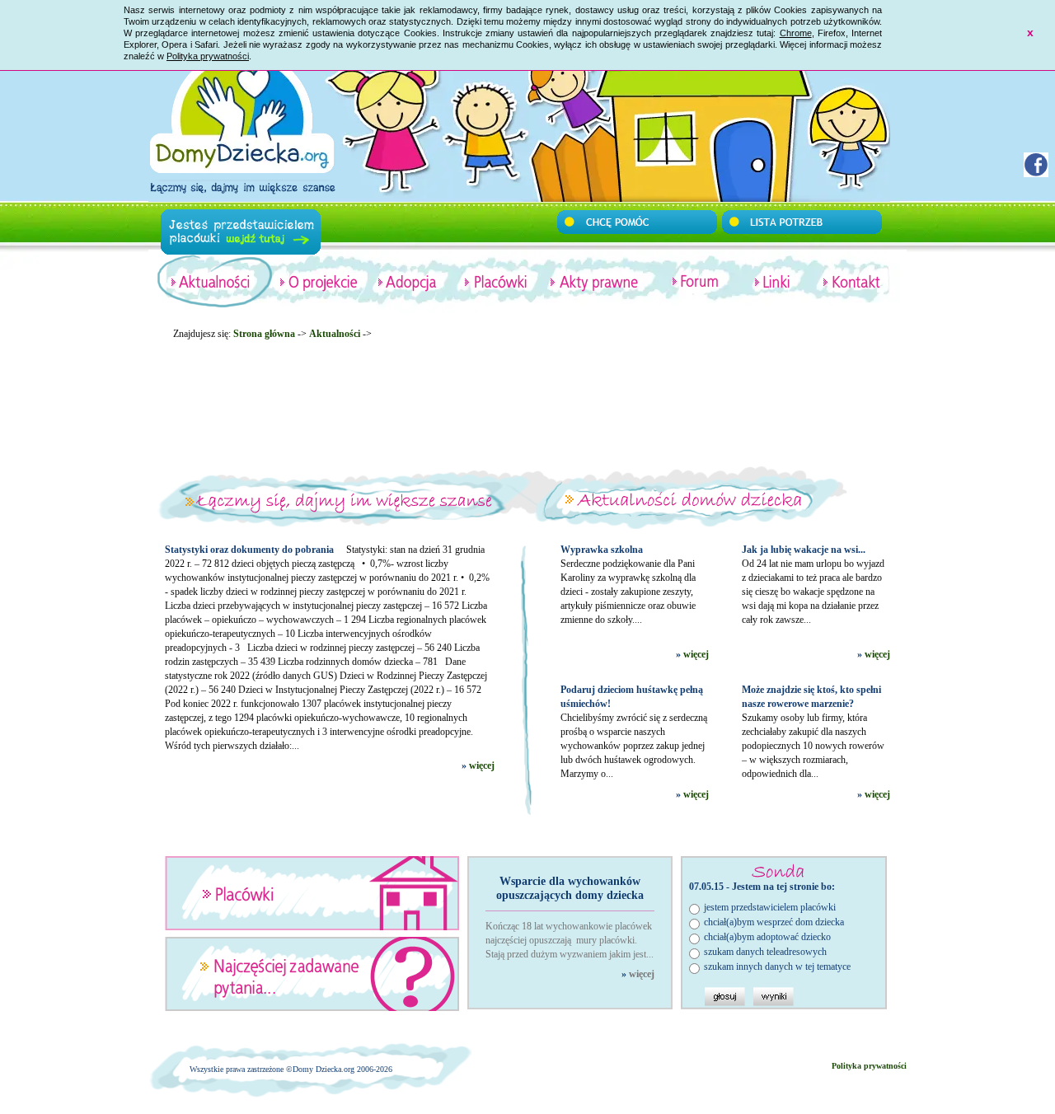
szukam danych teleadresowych (765, 951)
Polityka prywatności (207, 56)
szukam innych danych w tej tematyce (777, 966)
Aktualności (334, 333)
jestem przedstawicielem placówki (770, 907)
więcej (482, 765)
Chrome (796, 33)
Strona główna (264, 333)
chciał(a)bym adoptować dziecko (767, 937)
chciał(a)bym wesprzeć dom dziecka (774, 922)
